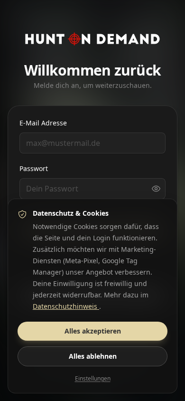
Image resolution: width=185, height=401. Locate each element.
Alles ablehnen (93, 356)
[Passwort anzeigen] (156, 188)
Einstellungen (93, 378)
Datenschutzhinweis (66, 306)
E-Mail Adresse (43, 122)
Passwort (33, 168)
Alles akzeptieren (93, 330)
